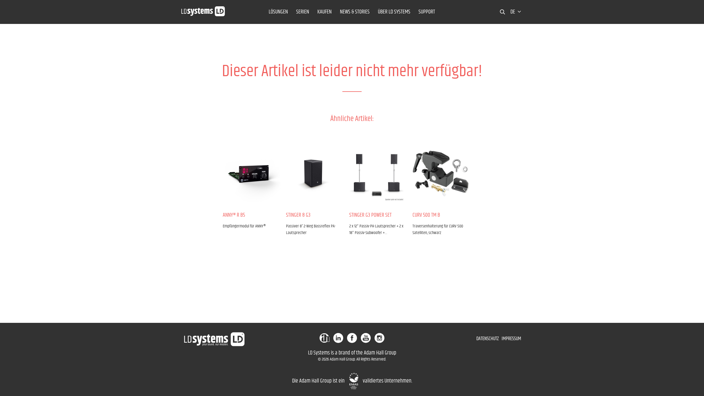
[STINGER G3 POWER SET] (376, 173)
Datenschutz (487, 339)
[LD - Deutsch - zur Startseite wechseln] (203, 9)
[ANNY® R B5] (250, 173)
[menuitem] (278, 12)
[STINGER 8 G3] (313, 173)
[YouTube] (366, 338)
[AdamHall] (324, 338)
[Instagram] (379, 338)
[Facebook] (352, 338)
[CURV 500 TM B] (440, 173)
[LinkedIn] (338, 338)
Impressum (511, 339)
